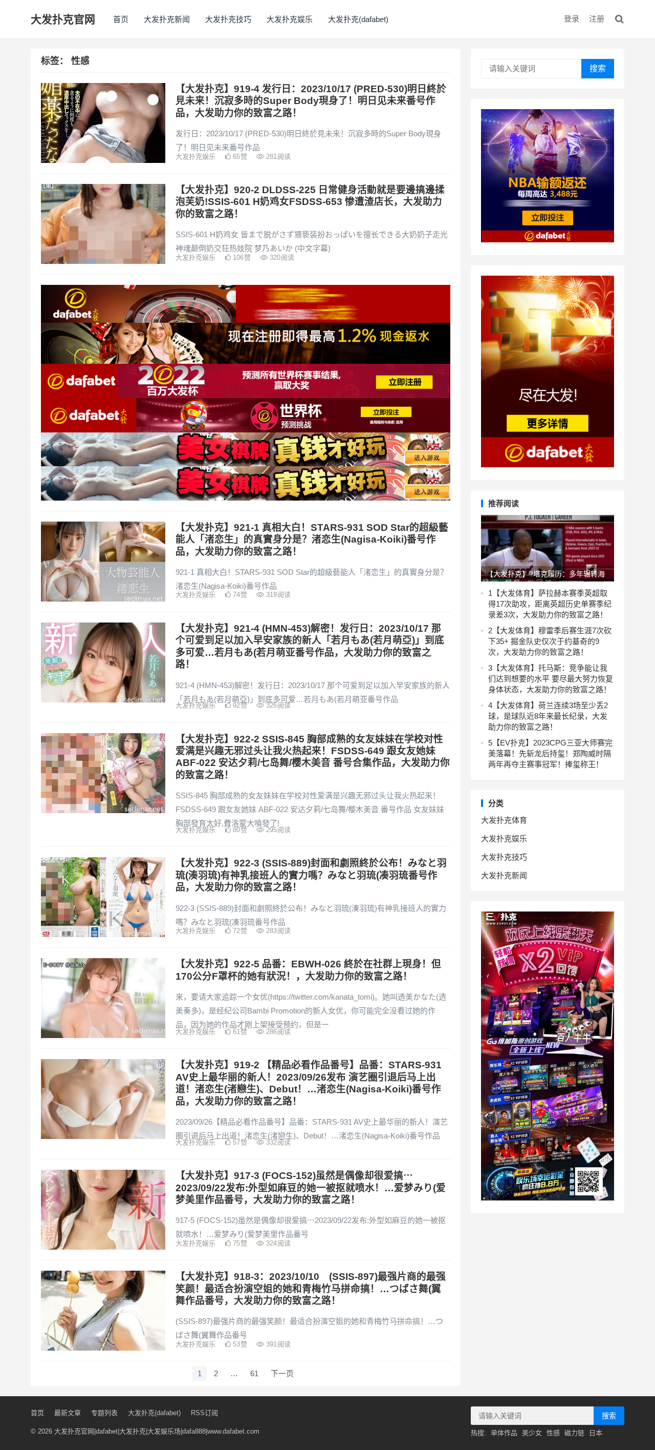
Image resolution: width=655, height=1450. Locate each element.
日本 (595, 1433)
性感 (553, 1433)
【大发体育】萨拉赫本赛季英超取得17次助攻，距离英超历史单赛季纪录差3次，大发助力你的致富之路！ (550, 604)
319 (277, 594)
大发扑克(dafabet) (358, 19)
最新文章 (67, 1413)
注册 (596, 18)
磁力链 (574, 1433)
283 (277, 931)
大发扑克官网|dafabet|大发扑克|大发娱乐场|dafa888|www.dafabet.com (156, 1431)
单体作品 (504, 1433)
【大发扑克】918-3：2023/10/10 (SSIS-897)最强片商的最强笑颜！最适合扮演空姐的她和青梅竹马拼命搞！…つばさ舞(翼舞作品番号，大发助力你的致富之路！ (311, 1288)
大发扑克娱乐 (290, 19)
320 (281, 257)
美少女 (532, 1433)
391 (277, 1344)
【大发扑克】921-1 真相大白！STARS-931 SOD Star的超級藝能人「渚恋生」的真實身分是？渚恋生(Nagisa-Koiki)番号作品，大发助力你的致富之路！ (312, 539)
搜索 (598, 68)
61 (254, 1373)
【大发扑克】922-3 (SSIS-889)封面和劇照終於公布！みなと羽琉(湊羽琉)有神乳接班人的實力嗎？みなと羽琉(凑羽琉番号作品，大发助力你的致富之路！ (311, 875)
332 (277, 1142)
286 (277, 1031)
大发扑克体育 (504, 820)
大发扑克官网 (63, 19)
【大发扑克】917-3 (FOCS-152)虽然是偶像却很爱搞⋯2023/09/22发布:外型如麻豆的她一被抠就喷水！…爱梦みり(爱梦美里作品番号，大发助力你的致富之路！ (311, 1187)
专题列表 (104, 1413)
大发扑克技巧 (228, 19)
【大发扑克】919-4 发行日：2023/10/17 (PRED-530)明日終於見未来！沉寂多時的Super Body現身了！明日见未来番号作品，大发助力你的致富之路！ (311, 101)
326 (277, 705)
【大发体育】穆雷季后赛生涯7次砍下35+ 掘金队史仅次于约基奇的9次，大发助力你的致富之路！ (550, 641)
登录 (571, 18)
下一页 (282, 1373)
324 (277, 1243)
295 (277, 830)
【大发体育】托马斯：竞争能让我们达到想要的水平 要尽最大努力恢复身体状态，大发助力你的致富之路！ (550, 679)
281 (277, 156)
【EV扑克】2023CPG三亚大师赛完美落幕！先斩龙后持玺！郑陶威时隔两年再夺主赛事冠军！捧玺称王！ (550, 753)
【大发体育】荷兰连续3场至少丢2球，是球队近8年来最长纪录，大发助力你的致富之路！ (548, 716)
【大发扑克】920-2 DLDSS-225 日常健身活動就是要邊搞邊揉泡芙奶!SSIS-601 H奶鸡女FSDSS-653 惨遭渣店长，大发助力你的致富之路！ (310, 201)
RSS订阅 (204, 1413)
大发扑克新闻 (167, 19)
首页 (120, 19)
